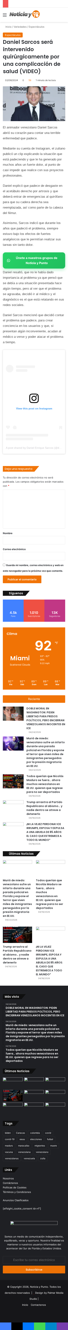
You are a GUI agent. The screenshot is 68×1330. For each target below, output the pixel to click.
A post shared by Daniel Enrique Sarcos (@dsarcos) (37, 447)
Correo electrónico (14, 549)
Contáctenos (10, 1182)
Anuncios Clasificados (16, 1200)
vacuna (9, 1152)
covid (48, 1132)
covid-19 (9, 1139)
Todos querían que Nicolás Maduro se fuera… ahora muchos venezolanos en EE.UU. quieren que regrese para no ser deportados (44, 784)
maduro (9, 1145)
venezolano (42, 1152)
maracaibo (23, 1145)
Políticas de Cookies (14, 1187)
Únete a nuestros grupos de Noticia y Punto (36, 260)
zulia (42, 1158)
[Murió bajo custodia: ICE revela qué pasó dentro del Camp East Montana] (55, 1095)
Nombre (7, 533)
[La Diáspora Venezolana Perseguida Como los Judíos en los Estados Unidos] (13, 1108)
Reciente (34, 699)
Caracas (20, 1132)
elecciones (36, 1139)
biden (8, 1132)
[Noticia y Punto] (24, 14)
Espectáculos (36, 26)
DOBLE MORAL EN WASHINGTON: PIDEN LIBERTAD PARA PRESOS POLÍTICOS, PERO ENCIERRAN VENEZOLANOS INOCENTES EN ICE (45, 718)
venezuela (29, 1158)
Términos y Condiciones (17, 1191)
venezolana (24, 1152)
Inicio (8, 26)
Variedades (20, 26)
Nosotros (8, 1178)
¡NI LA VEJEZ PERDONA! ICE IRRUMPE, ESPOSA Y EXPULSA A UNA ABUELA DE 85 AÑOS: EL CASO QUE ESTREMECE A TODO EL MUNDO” (45, 832)
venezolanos (12, 1158)
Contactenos (38, 1304)
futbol (50, 1139)
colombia (35, 1132)
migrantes (40, 1145)
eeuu (22, 1139)
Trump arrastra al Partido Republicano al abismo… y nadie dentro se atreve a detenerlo (44, 808)
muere (53, 1145)
